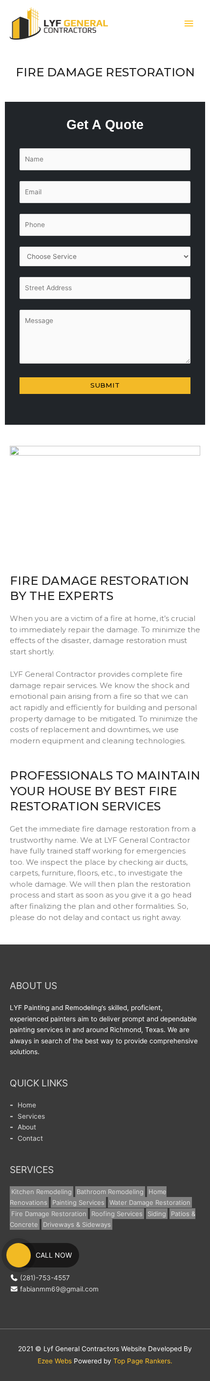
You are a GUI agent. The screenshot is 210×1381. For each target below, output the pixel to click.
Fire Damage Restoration (48, 1214)
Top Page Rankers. (142, 1361)
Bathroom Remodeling (110, 1192)
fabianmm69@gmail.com (59, 1289)
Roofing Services (117, 1214)
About (27, 1127)
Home (27, 1105)
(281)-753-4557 (45, 1278)
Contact (30, 1138)
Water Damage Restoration (149, 1202)
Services (31, 1116)
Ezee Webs (55, 1361)
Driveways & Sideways (77, 1224)
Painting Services (78, 1202)
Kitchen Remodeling (41, 1192)
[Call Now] (18, 1255)
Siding (156, 1214)
